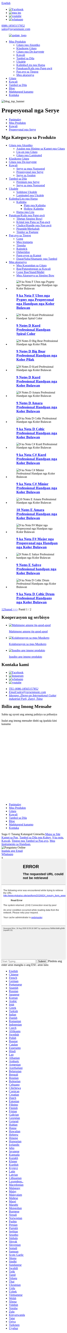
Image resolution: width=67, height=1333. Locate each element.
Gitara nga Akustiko (28, 45)
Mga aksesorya (25, 75)
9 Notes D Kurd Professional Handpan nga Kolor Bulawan (36, 381)
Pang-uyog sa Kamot (28, 255)
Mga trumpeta (24, 242)
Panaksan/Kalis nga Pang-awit (34, 68)
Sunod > (9, 609)
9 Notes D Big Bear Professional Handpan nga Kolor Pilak (36, 355)
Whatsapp (7, 854)
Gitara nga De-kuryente (30, 51)
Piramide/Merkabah (27, 228)
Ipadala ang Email (12, 850)
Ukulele (21, 61)
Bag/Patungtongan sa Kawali (33, 268)
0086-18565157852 (13, 25)
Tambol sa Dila (25, 58)
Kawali (20, 55)
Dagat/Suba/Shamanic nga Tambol (36, 258)
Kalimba (21, 202)
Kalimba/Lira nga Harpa (30, 65)
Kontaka (14, 95)
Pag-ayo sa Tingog (27, 71)
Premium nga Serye (27, 182)
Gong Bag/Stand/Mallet (30, 272)
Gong (19, 238)
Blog (12, 88)
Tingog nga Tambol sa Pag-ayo (30, 840)
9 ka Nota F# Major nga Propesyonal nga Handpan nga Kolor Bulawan (37, 543)
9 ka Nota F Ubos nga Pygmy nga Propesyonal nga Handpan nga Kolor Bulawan (35, 302)
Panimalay (15, 119)
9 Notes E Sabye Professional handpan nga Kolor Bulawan (36, 569)
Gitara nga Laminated (29, 155)
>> (16, 609)
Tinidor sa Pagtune (27, 232)
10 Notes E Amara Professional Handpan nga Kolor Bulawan (36, 514)
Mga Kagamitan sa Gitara (31, 265)
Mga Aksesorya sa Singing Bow (35, 275)
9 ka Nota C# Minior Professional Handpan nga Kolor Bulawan (36, 488)
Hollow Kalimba (34, 208)
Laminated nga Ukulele (30, 195)
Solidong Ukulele (26, 192)
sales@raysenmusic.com (15, 29)
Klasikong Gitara (26, 48)
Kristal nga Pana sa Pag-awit (33, 222)
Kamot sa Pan (9, 837)
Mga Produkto (17, 41)
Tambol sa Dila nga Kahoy (35, 837)
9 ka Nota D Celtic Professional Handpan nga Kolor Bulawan (36, 433)
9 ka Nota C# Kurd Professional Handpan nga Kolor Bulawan (36, 459)
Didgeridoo (23, 252)
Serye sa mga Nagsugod (30, 168)
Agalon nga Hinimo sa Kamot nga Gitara (40, 148)
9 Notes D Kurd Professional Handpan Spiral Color (33, 330)
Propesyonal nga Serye (22, 129)
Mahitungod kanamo (21, 91)
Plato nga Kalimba (35, 205)
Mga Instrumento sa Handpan (28, 842)
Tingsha (21, 245)
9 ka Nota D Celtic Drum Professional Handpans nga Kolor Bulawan (35, 598)
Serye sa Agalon (26, 175)
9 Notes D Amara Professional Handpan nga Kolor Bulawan (36, 407)
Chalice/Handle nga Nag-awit (33, 225)
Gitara (12, 78)
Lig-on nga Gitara (26, 152)
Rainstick (21, 248)
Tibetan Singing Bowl (29, 218)
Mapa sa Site (52, 834)
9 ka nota (57, 837)
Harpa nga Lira (25, 212)
